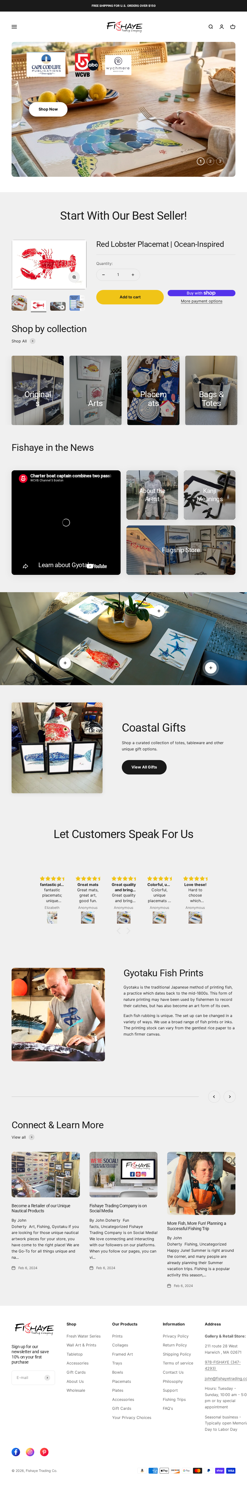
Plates (117, 1390)
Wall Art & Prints (81, 1345)
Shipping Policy (177, 1354)
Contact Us (173, 1372)
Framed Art (122, 1354)
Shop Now (48, 109)
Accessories (78, 1363)
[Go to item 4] (77, 303)
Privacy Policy (176, 1336)
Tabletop (75, 1354)
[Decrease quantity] (103, 275)
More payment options (201, 301)
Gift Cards (76, 1372)
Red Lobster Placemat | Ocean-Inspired (160, 244)
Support (170, 1390)
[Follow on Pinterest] (44, 1452)
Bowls (117, 1372)
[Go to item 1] (19, 303)
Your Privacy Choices (131, 1417)
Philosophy (173, 1381)
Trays (117, 1363)
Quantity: (104, 263)
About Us (75, 1381)
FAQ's (168, 1408)
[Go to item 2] (38, 306)
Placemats (121, 1381)
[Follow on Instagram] (30, 1452)
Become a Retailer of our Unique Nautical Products (41, 1208)
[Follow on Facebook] (16, 1452)
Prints (117, 1336)
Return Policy (175, 1345)
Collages (120, 1345)
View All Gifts (144, 767)
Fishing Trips (174, 1399)
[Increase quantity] (133, 275)
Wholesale (76, 1390)
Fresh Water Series (84, 1336)
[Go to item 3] (58, 307)
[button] (120, 930)
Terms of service (178, 1363)
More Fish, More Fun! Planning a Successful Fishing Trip (196, 1226)
